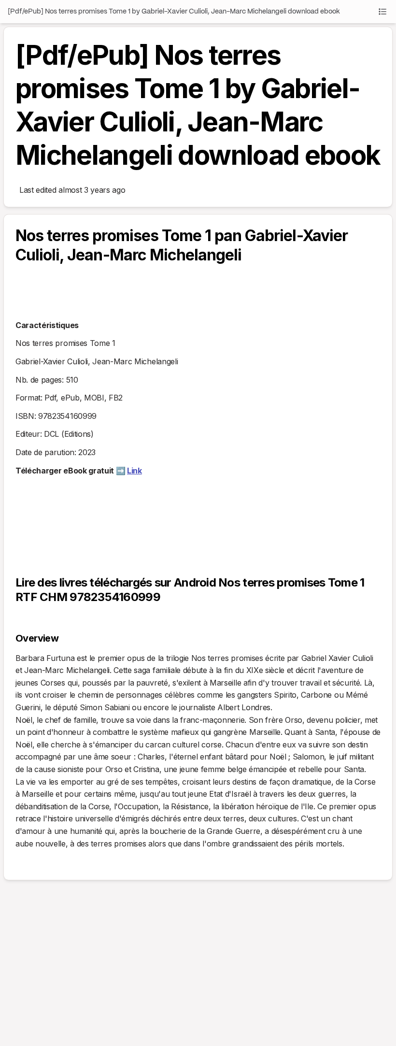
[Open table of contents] (382, 11)
